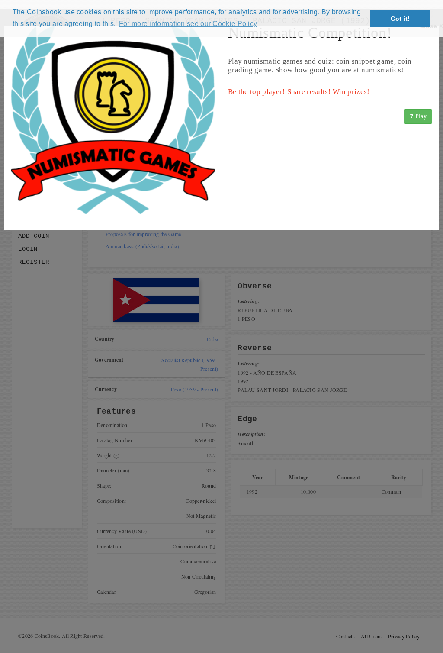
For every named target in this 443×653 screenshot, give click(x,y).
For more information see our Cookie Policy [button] (188, 23)
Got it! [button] (400, 18)
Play (420, 116)
